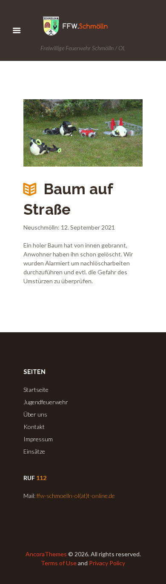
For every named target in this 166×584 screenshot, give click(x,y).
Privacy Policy (107, 563)
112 (41, 477)
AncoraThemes (46, 554)
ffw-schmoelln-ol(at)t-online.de (76, 495)
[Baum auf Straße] (83, 133)
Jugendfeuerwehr (45, 402)
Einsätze (34, 451)
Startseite (36, 389)
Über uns (35, 414)
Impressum (38, 439)
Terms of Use (59, 563)
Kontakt (34, 426)
